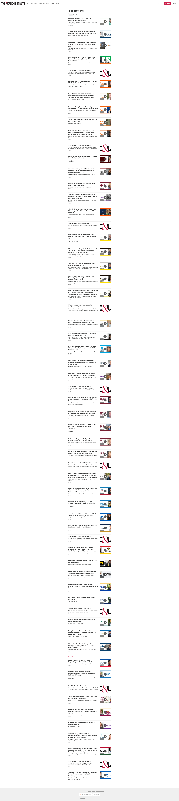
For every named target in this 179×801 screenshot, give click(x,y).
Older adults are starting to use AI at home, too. (79, 564)
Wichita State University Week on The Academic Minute (80, 306)
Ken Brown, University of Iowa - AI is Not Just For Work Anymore (82, 561)
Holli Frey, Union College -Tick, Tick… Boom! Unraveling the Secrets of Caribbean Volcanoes (82, 426)
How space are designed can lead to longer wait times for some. (82, 111)
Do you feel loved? (72, 601)
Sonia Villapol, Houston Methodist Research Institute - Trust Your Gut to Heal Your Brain (82, 32)
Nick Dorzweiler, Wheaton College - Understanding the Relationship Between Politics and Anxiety (81, 673)
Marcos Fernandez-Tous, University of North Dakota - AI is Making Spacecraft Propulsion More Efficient (82, 59)
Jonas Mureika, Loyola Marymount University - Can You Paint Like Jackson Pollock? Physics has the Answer (82, 490)
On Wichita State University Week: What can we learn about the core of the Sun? (82, 240)
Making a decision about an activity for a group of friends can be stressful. (83, 325)
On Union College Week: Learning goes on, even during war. (82, 455)
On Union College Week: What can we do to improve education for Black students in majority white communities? (82, 416)
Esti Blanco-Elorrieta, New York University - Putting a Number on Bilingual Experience (82, 374)
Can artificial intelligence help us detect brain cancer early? (82, 754)
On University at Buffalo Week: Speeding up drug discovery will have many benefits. (82, 778)
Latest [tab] (70, 14)
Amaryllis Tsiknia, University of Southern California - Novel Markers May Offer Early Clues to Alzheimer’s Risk (81, 170)
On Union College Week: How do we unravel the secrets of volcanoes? (82, 430)
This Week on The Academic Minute (79, 70)
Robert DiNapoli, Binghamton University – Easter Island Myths (81, 620)
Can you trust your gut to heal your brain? (78, 35)
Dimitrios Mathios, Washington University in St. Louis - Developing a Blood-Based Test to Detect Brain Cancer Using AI (82, 750)
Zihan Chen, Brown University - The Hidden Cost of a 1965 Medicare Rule (82, 334)
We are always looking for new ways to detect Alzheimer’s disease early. (82, 175)
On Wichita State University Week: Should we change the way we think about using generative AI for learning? (83, 267)
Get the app (96, 794)
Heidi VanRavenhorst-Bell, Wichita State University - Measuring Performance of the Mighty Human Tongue (82, 278)
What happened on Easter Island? (76, 623)
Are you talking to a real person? (76, 123)
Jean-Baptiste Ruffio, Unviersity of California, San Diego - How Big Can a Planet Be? (82, 526)
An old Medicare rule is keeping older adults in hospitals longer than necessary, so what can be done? (81, 338)
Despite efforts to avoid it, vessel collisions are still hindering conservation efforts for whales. (82, 85)
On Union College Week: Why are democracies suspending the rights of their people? (82, 443)
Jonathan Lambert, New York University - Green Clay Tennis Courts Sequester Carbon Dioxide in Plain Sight (82, 196)
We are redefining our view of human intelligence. (80, 366)
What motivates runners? (74, 726)
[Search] (158, 3)
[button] (28, 3)
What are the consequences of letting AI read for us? (80, 664)
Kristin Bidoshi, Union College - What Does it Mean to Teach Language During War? (82, 452)
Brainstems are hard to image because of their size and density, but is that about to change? (81, 576)
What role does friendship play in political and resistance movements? (81, 505)
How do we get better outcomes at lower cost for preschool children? (82, 49)
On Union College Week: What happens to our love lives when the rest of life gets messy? (81, 403)
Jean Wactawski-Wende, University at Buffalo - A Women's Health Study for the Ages (83, 515)
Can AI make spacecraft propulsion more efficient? (80, 62)
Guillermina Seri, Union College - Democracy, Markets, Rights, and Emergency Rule (82, 440)
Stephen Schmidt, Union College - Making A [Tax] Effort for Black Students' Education (82, 412)
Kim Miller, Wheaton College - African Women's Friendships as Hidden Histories (81, 502)
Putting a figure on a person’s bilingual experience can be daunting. (82, 378)
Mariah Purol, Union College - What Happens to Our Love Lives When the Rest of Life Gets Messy (82, 399)
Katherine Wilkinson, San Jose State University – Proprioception (79, 19)
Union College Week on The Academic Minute (82, 463)
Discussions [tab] (79, 14)
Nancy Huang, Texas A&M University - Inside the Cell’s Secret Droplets (82, 157)
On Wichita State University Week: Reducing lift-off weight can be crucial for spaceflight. (82, 255)
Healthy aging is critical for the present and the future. (81, 517)
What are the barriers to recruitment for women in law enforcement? (81, 740)
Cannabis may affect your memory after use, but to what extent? (81, 480)
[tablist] (75, 14)
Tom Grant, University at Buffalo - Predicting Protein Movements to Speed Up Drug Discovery (82, 774)
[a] (105, 21)
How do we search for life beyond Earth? (78, 590)
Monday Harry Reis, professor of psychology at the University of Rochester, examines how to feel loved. (83, 611)
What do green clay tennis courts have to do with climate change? (82, 200)
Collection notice (100, 791)
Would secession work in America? (76, 99)
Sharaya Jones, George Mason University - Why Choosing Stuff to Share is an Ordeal (82, 321)
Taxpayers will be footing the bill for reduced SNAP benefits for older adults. (82, 137)
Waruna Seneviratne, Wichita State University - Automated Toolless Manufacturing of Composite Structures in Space (83, 250)
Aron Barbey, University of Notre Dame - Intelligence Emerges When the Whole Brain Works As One (82, 362)
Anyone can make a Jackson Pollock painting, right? (80, 493)
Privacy (89, 791)
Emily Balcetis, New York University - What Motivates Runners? (82, 723)
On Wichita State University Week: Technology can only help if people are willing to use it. (82, 296)
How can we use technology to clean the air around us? (81, 715)
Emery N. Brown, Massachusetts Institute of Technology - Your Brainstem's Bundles (82, 572)
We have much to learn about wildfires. (77, 636)
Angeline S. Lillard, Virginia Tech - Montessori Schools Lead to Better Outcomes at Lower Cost (82, 44)
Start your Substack (86, 794)
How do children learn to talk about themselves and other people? (82, 352)
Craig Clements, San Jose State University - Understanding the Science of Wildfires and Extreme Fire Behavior (82, 632)
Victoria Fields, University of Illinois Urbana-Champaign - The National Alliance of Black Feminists (82, 211)
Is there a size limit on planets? (75, 529)
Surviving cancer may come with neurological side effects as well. (82, 701)
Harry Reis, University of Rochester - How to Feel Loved (82, 598)
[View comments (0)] (78, 27)
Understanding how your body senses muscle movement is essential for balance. (82, 23)
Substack (82, 798)
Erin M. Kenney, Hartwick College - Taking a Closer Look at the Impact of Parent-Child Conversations (82, 348)
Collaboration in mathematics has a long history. (80, 187)
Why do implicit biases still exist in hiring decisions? (80, 553)
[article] (89, 23)
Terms (93, 791)
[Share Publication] (161, 3)
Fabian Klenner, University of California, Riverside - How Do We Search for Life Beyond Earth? (83, 586)
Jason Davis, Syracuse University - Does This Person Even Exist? (82, 120)
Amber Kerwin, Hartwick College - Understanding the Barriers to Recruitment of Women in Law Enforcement (82, 735)
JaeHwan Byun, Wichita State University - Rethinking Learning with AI (81, 264)
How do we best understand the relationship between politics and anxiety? (83, 677)
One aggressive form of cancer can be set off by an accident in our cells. (82, 160)
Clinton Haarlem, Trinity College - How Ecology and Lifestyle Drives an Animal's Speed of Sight (81, 645)
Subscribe (167, 3)
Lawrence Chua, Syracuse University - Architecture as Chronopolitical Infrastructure (83, 107)
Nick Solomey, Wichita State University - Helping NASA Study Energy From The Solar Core (82, 236)
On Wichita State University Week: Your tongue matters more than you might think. (83, 282)
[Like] (69, 27)
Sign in (174, 3)
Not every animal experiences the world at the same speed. (82, 649)
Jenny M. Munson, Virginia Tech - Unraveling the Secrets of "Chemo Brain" (82, 697)
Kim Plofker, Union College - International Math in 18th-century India (81, 184)
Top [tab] (74, 14)
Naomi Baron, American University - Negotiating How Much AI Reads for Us (80, 661)
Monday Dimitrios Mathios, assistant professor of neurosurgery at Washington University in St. (80, 764)
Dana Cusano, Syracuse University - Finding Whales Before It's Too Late (82, 82)
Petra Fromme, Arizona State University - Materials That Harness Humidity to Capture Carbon (82, 711)
